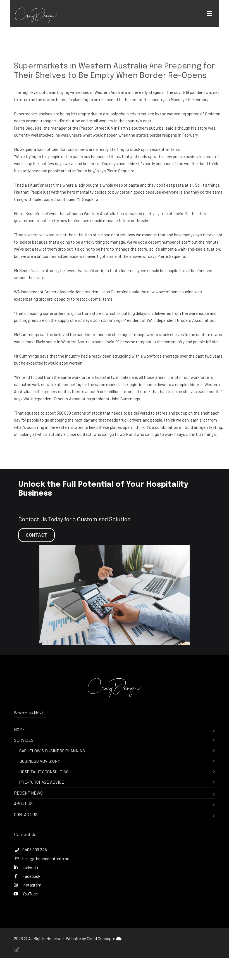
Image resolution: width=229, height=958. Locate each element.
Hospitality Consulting (44, 771)
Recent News (28, 792)
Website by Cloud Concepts (91, 938)
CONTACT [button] (36, 535)
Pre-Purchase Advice (41, 782)
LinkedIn (30, 867)
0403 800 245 (34, 849)
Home (19, 729)
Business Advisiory (39, 761)
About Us (23, 803)
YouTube (30, 893)
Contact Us (25, 814)
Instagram (31, 884)
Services (24, 740)
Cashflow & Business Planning (52, 750)
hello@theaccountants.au (45, 858)
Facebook (31, 876)
